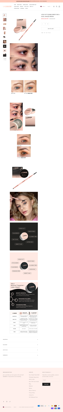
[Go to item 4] (4, 28)
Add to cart (51, 28)
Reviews (21, 6)
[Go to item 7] (4, 42)
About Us (31, 6)
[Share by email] (49, 32)
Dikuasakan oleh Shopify (29, 407)
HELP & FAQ (31, 379)
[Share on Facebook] (44, 32)
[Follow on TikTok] (10, 401)
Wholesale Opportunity (34, 377)
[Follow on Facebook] (3, 401)
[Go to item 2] (4, 19)
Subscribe (46, 384)
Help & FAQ (26, 6)
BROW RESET (19, 4)
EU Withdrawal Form (33, 397)
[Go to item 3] (4, 24)
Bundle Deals (25, 4)
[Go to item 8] (4, 46)
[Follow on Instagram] (6, 401)
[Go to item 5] (4, 33)
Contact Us (31, 395)
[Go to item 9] (4, 50)
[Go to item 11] (4, 59)
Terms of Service (32, 390)
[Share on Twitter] (46, 32)
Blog (30, 384)
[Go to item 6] (4, 37)
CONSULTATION (16, 8)
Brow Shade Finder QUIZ (34, 375)
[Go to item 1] (4, 15)
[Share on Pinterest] (48, 32)
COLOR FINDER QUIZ (32, 4)
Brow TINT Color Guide (34, 381)
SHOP (15, 4)
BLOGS (26, 8)
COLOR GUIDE (16, 6)
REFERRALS (22, 8)
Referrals (31, 386)
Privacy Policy (32, 392)
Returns (30, 388)
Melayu (49, 6)
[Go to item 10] (4, 55)
